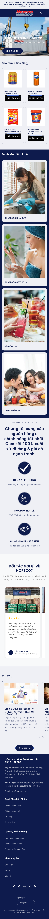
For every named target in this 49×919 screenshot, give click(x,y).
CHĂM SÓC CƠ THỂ (14, 282)
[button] (5, 13)
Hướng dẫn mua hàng (14, 838)
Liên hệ (8, 876)
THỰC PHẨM (11, 410)
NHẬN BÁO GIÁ (13, 98)
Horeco (12, 910)
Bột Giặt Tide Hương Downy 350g (13, 130)
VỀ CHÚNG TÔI (13, 51)
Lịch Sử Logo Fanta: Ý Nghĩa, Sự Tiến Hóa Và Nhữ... (19, 710)
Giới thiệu (9, 865)
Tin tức (8, 870)
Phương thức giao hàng (15, 849)
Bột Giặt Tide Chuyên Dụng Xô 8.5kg (35, 131)
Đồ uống (8, 817)
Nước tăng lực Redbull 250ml (11, 92)
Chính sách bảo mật (13, 844)
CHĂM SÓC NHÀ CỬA (15, 218)
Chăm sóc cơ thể (12, 811)
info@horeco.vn (18, 791)
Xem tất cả (24, 748)
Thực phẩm (10, 822)
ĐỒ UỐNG (9, 346)
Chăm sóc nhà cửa (13, 806)
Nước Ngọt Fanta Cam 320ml (35, 92)
